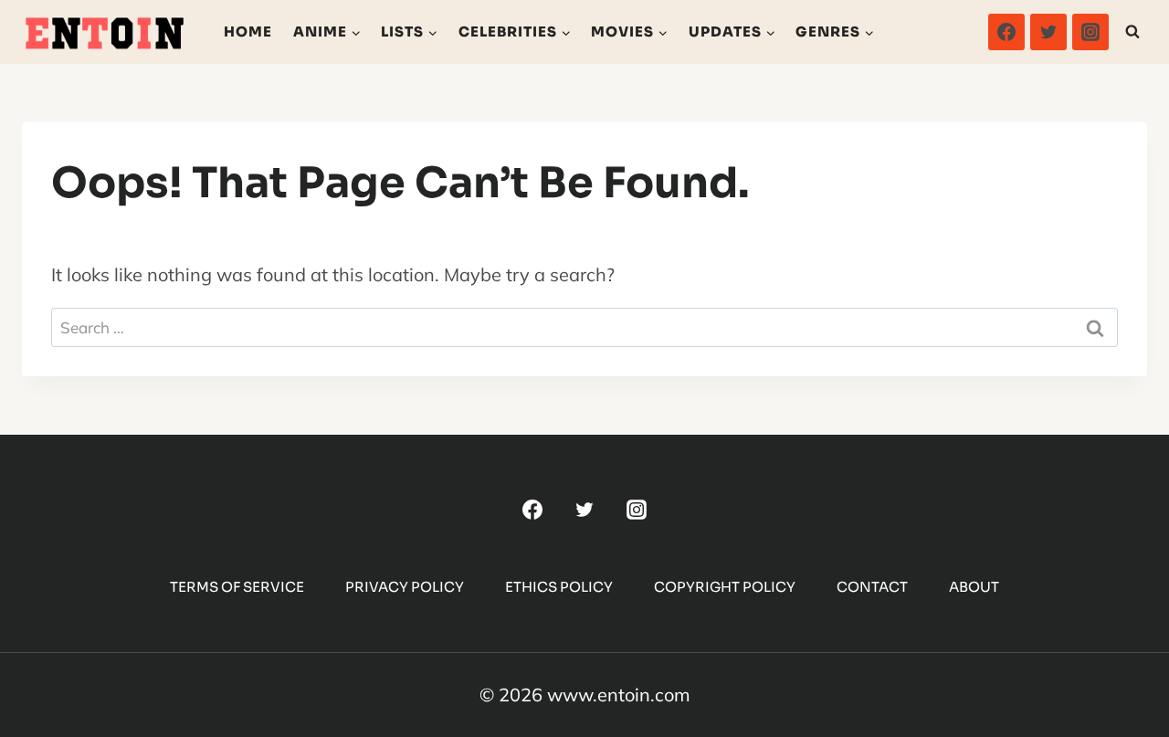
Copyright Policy (724, 586)
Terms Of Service (237, 586)
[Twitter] (1048, 32)
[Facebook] (1006, 32)
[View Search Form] (1132, 32)
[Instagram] (1090, 32)
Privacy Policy (404, 586)
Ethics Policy (559, 586)
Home (248, 31)
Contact (872, 586)
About (974, 586)
